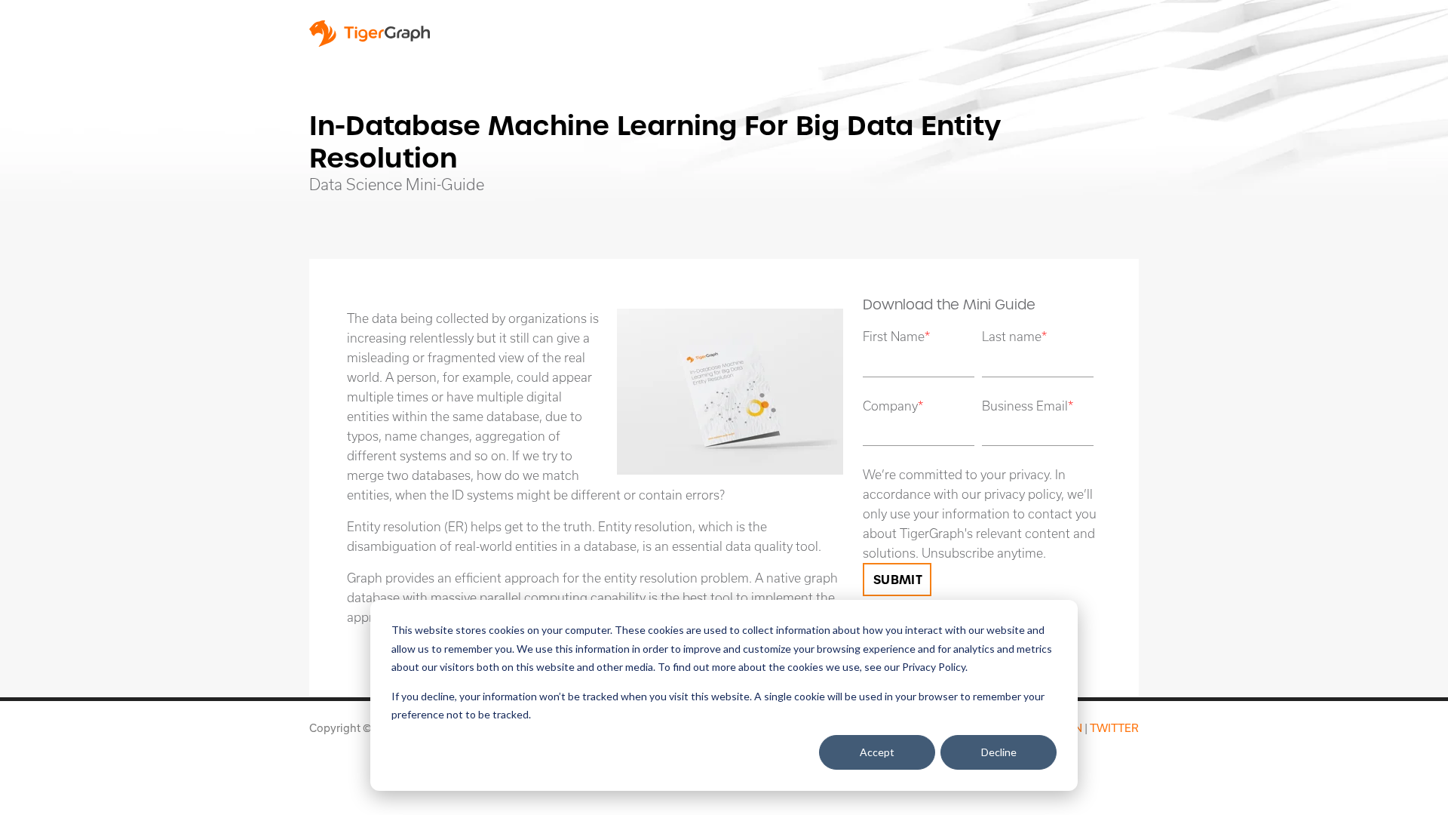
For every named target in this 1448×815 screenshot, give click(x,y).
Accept (877, 752)
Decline (999, 752)
